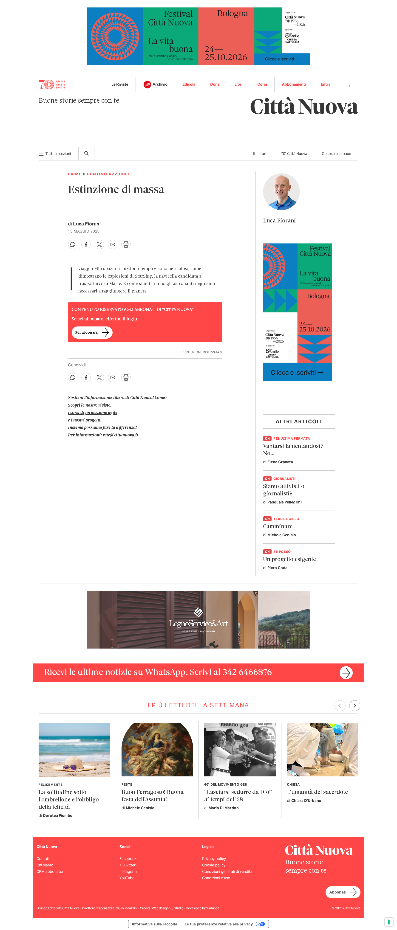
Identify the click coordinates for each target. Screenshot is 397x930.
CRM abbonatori (51, 871)
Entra (325, 84)
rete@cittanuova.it (120, 435)
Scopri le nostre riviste (89, 405)
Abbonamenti (294, 84)
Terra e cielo (286, 519)
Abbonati (337, 892)
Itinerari (259, 153)
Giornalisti (284, 479)
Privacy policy (214, 858)
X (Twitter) (127, 865)
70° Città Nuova (294, 153)
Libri (238, 84)
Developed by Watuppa (202, 908)
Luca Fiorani (87, 224)
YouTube (126, 878)
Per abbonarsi (86, 332)
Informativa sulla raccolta (154, 924)
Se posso (282, 552)
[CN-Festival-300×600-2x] (297, 311)
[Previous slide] (340, 705)
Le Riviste (119, 84)
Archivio (160, 84)
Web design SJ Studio (168, 908)
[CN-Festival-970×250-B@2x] (198, 35)
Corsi (262, 84)
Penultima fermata (291, 438)
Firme (75, 174)
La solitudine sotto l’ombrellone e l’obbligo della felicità (69, 800)
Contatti (44, 858)
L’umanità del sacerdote (317, 792)
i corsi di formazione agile (92, 412)
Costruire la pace (336, 153)
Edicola (188, 84)
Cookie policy (213, 865)
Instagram (128, 871)
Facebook (127, 858)
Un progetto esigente (289, 559)
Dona (215, 84)
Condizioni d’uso (216, 878)
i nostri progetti (85, 420)
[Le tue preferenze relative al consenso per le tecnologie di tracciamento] (389, 922)
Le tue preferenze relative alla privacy (219, 924)
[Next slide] (354, 705)
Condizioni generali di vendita (227, 871)
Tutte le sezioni (58, 153)
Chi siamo (45, 865)
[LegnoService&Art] (198, 619)
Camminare (277, 527)
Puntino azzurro (108, 174)
